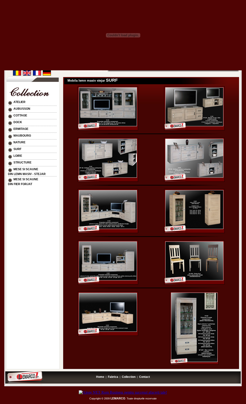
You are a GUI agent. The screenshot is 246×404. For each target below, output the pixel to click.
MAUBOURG (22, 135)
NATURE (19, 142)
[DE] (47, 74)
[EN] (27, 74)
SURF (17, 149)
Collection (128, 377)
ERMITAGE (20, 129)
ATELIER (19, 102)
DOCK (17, 122)
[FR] (37, 74)
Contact (144, 377)
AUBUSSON (21, 108)
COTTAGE (20, 115)
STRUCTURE (22, 162)
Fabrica (113, 377)
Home (100, 377)
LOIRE (17, 155)
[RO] (17, 74)
